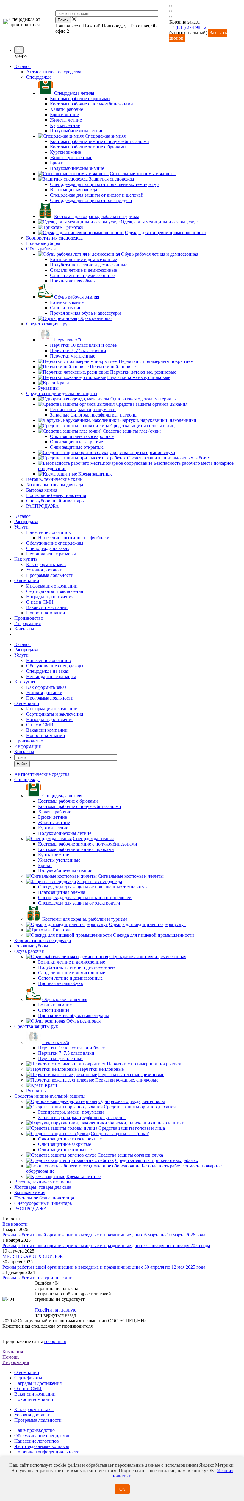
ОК (122, 1489)
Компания (12, 1351)
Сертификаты (28, 1377)
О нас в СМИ (40, 602)
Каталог (22, 66)
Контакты (24, 628)
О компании (26, 580)
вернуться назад (59, 1315)
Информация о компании (52, 585)
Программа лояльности (49, 575)
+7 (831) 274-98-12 (188, 27)
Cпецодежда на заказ (47, 548)
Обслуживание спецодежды (54, 543)
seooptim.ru (55, 1341)
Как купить (25, 559)
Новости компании (45, 612)
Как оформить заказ (46, 564)
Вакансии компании (47, 607)
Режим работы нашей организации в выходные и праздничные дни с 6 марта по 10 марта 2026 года (103, 1234)
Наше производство (34, 1430)
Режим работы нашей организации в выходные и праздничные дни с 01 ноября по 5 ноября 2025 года (106, 1245)
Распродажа (26, 521)
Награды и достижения (49, 596)
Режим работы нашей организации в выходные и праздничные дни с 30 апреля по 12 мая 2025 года (103, 1267)
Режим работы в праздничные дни (37, 1277)
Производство (28, 618)
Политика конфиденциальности (46, 1451)
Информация (27, 623)
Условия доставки (44, 569)
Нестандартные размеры (51, 553)
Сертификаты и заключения (54, 591)
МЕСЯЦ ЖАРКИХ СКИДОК (32, 1256)
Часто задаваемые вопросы (41, 1446)
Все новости (15, 1224)
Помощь (10, 1356)
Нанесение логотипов (48, 532)
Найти (22, 764)
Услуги (21, 526)
